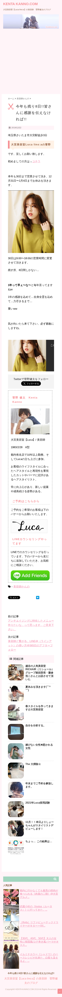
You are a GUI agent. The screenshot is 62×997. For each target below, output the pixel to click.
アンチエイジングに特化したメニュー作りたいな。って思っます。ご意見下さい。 (31, 625)
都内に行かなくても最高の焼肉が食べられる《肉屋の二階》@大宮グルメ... (39, 894)
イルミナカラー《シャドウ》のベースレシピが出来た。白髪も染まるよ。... (39, 957)
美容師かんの (21, 586)
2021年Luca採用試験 (37, 802)
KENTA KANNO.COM (20, 4)
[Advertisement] (31, 61)
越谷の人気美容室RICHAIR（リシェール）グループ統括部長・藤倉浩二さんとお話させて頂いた (39, 673)
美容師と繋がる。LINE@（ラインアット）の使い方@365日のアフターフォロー (30, 645)
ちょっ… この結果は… (38, 841)
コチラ (36, 161)
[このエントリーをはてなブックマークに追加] (37, 597)
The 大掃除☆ (33, 764)
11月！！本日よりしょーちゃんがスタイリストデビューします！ (39, 825)
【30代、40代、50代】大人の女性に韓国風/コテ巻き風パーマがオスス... (39, 941)
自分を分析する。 (35, 725)
